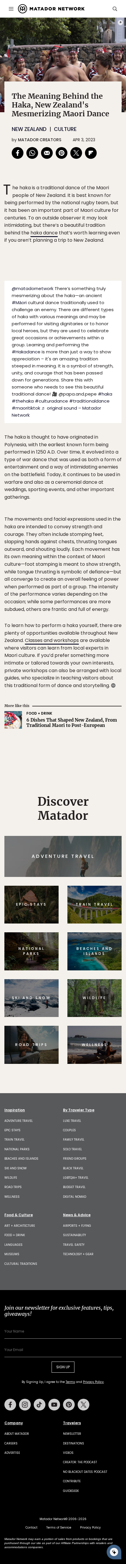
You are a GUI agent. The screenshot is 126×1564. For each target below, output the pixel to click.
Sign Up (104, 806)
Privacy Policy (98, 821)
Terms (71, 821)
